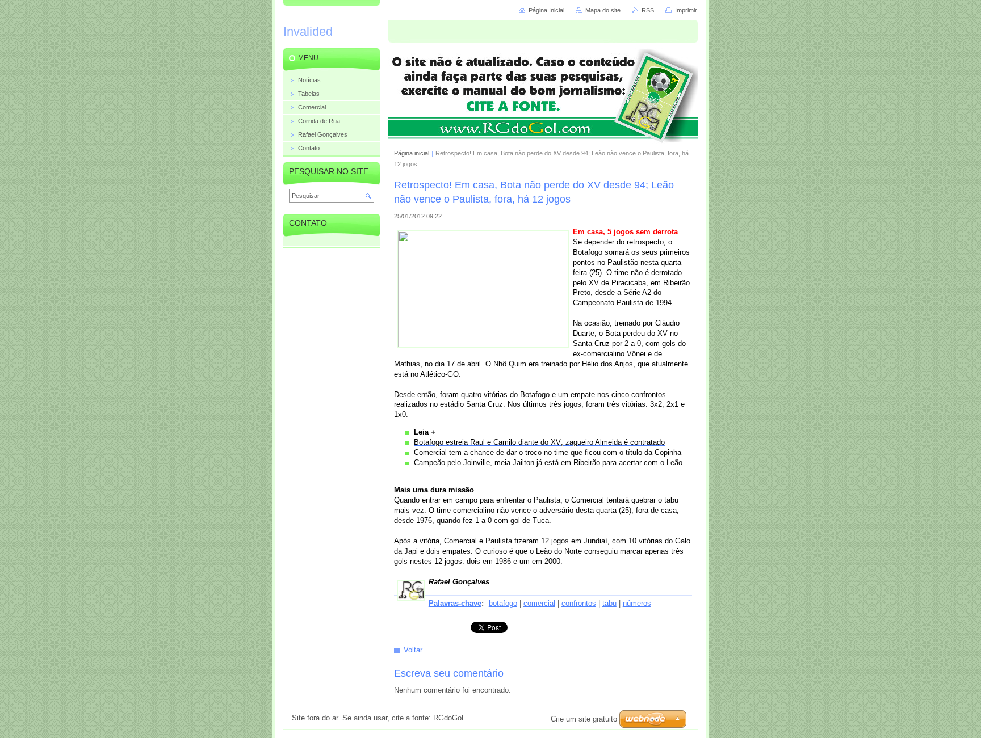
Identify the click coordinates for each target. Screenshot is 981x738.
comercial (539, 603)
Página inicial (411, 153)
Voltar (413, 650)
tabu (609, 603)
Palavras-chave (455, 603)
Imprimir (686, 10)
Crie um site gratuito (584, 719)
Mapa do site (603, 10)
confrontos (578, 603)
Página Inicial (546, 10)
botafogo (503, 603)
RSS (648, 10)
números (637, 603)
